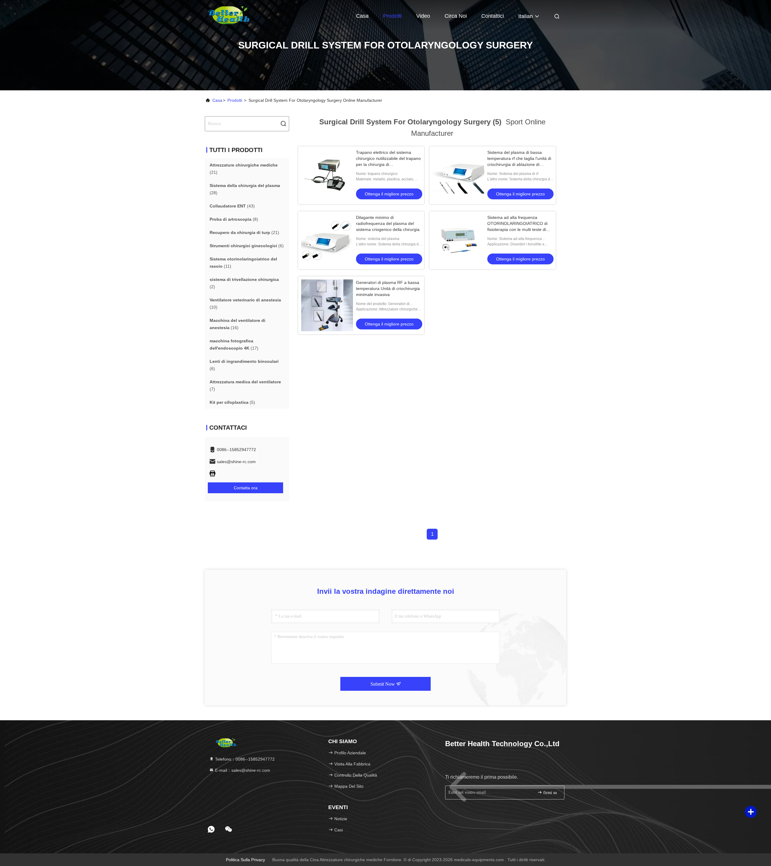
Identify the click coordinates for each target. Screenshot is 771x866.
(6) (247, 245)
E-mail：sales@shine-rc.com (242, 770)
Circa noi (456, 16)
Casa (362, 16)
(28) (245, 189)
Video (423, 16)
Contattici (492, 16)
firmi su (549, 792)
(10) (245, 303)
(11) (243, 263)
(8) (234, 219)
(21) (244, 169)
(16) (237, 324)
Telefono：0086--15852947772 (244, 759)
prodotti (234, 100)
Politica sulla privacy (245, 859)
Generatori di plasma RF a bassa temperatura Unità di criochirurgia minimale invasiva (388, 288)
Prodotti (392, 16)
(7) (245, 385)
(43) (232, 206)
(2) (244, 283)
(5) (232, 402)
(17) (234, 344)
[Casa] (229, 15)
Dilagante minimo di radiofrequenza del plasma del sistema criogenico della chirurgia (388, 223)
